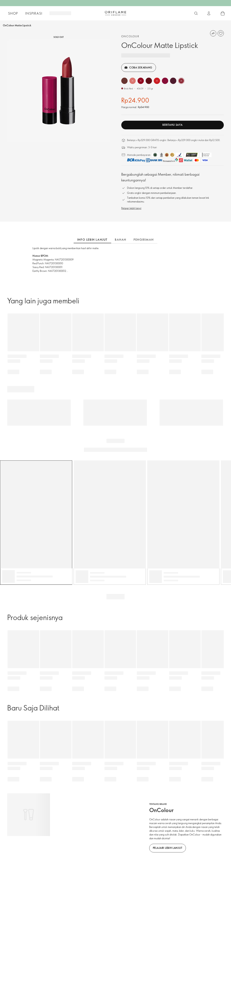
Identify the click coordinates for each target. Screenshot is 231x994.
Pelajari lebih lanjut (131, 208)
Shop (13, 13)
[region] (58, 90)
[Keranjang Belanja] (222, 13)
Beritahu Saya (172, 124)
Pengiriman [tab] (144, 240)
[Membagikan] (213, 33)
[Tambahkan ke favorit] (221, 33)
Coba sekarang (140, 67)
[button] (124, 81)
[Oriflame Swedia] (115, 13)
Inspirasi (33, 13)
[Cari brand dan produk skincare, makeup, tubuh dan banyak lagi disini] (196, 13)
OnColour (130, 36)
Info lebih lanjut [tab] (92, 240)
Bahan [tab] (120, 240)
